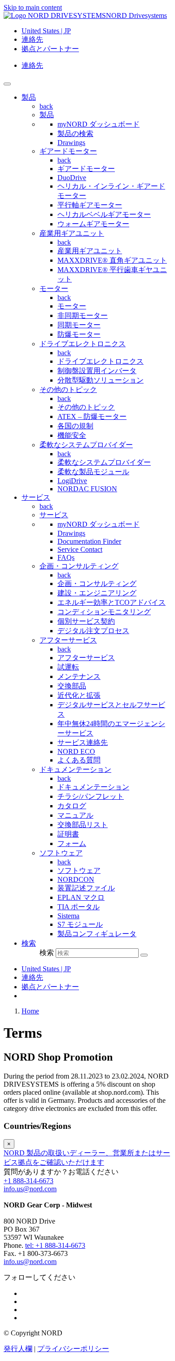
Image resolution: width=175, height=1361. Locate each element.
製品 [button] (29, 97)
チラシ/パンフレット (90, 796)
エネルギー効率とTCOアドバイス (111, 602)
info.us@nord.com (30, 1189)
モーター (53, 288)
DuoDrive (71, 177)
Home (30, 1011)
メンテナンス (79, 676)
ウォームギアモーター (93, 224)
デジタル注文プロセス (93, 630)
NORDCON (75, 879)
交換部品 (71, 686)
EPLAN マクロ (81, 897)
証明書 (68, 834)
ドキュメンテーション (75, 769)
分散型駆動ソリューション (100, 380)
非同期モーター (82, 315)
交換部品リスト (82, 824)
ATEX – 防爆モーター (92, 416)
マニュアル (75, 815)
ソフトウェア (61, 853)
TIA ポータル (78, 907)
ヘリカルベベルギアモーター (104, 214)
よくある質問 (79, 760)
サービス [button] (36, 497)
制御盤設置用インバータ (96, 370)
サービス (53, 515)
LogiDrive (72, 480)
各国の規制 (75, 426)
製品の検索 (75, 133)
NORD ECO (76, 751)
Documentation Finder (89, 541)
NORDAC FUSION (87, 489)
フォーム (71, 843)
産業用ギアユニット (71, 233)
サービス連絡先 (82, 742)
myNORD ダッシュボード (98, 124)
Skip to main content (33, 7)
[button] (29, 943)
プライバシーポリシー (73, 1348)
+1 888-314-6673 (28, 1181)
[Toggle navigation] (7, 84)
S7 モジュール (80, 924)
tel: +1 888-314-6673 (55, 1245)
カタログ (71, 806)
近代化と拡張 (79, 695)
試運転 (68, 667)
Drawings (71, 142)
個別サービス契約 (86, 621)
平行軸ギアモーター (89, 205)
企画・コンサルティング (78, 566)
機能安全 (71, 435)
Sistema (68, 916)
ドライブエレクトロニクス (82, 344)
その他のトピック (68, 389)
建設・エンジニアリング (96, 593)
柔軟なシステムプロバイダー (86, 445)
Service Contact (79, 549)
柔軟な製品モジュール (93, 472)
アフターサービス (68, 640)
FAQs (65, 557)
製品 (46, 115)
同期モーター (79, 325)
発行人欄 (18, 1348)
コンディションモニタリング (104, 612)
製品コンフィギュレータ (96, 934)
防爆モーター (79, 334)
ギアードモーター (68, 151)
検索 (46, 952)
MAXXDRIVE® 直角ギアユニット (112, 260)
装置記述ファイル (86, 888)
